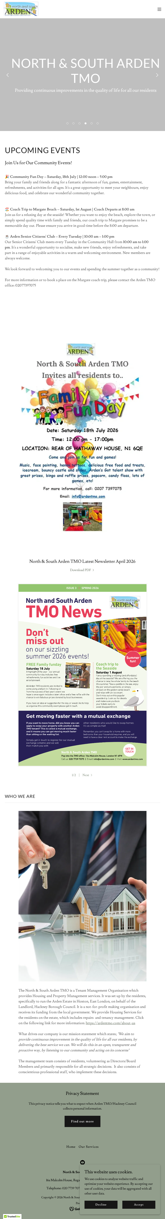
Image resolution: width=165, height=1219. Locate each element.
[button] (159, 9)
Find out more (82, 1121)
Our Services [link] (88, 1147)
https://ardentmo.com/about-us (110, 1023)
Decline (100, 1204)
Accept (138, 1204)
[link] (20, 9)
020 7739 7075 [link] (71, 1188)
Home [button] (70, 1147)
